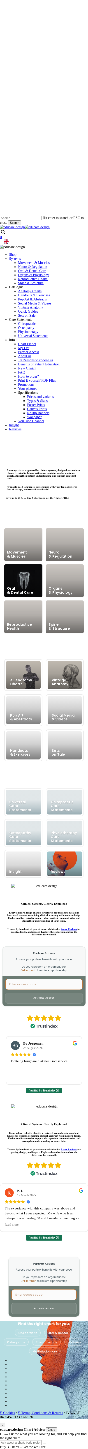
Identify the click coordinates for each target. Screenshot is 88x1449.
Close (51, 1429)
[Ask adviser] (44, 1443)
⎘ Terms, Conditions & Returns (40, 1413)
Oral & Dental (58, 1333)
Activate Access (44, 997)
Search (14, 222)
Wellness (74, 1342)
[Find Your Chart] (3, 232)
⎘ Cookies (7, 1413)
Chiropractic (27, 1333)
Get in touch (28, 970)
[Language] (6, 241)
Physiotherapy (46, 1342)
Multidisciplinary (44, 1351)
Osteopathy (16, 1342)
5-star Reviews (69, 929)
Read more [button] (12, 1224)
